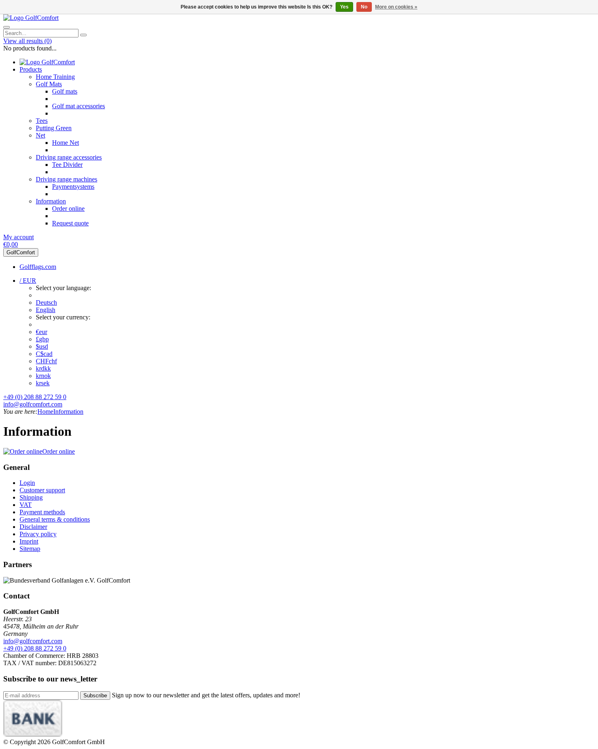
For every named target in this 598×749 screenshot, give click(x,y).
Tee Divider (67, 164)
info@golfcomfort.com (32, 404)
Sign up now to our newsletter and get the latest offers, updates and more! (206, 695)
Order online (68, 208)
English (45, 309)
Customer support (42, 490)
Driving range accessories (69, 157)
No (364, 7)
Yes (344, 7)
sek (43, 383)
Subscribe (95, 695)
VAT (26, 504)
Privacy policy (38, 534)
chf (46, 361)
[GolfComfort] (31, 17)
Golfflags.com (38, 266)
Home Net (65, 142)
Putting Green (54, 127)
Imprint (29, 541)
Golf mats (64, 91)
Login (27, 482)
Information (51, 201)
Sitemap (30, 548)
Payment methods (42, 512)
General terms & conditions (55, 519)
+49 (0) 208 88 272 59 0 (34, 396)
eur (41, 331)
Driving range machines (66, 179)
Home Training (55, 76)
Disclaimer (33, 526)
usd (42, 346)
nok (43, 375)
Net (40, 135)
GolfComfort (21, 252)
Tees (42, 120)
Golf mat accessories (78, 106)
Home (45, 411)
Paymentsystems (73, 186)
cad (44, 353)
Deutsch (46, 302)
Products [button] (31, 69)
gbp (42, 339)
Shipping (31, 497)
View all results (27, 40)
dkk (43, 368)
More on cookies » (396, 7)
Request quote (70, 223)
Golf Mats (49, 84)
